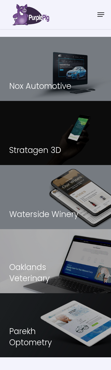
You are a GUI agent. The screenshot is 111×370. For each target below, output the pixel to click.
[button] (100, 14)
